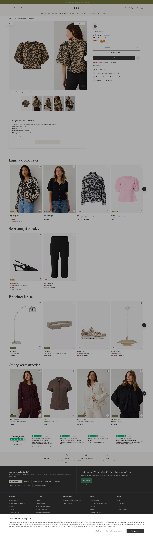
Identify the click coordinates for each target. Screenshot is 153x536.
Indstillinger (98, 531)
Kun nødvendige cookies (114, 531)
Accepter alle (135, 531)
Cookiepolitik (111, 526)
